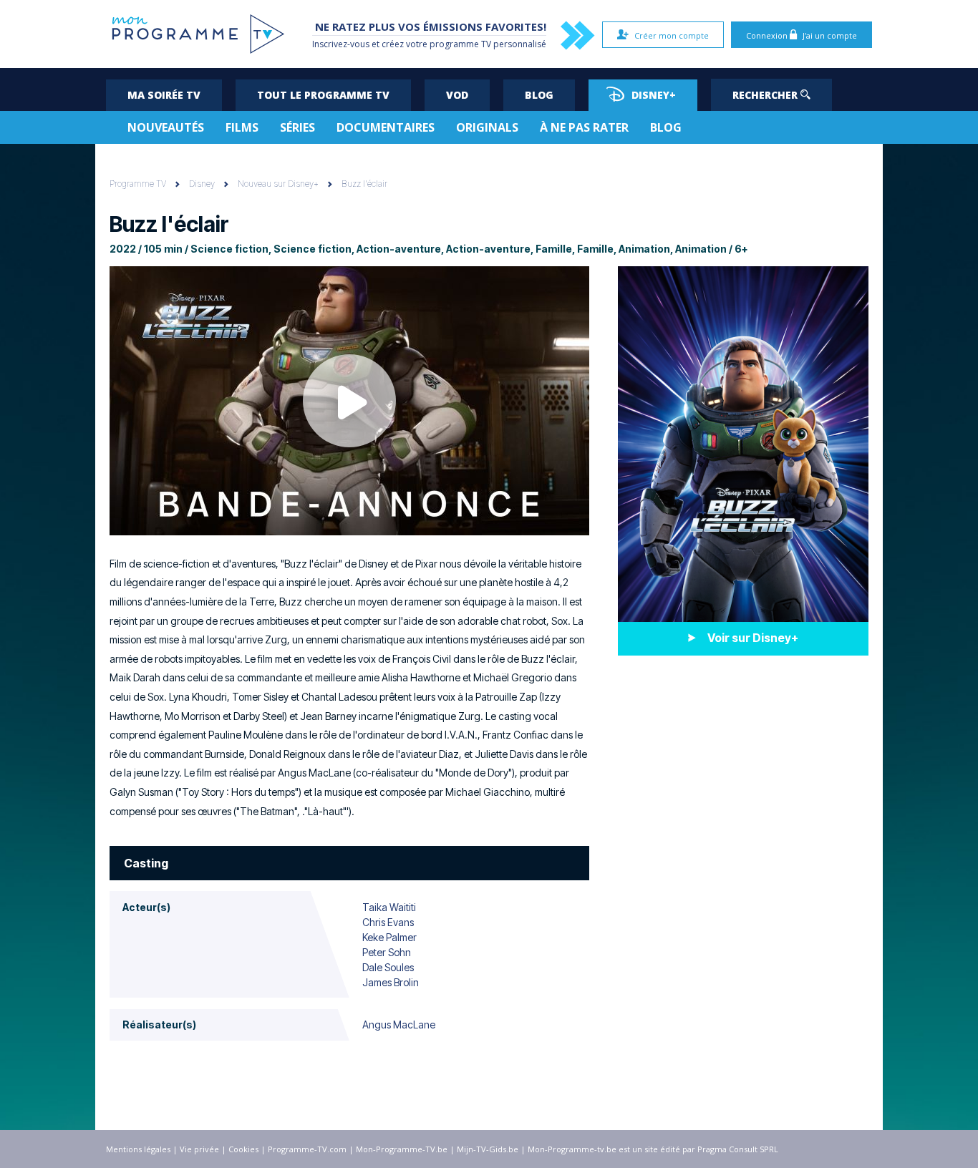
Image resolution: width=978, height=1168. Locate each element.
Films (242, 127)
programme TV (460, 44)
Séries (297, 127)
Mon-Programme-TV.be (401, 1149)
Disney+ (653, 95)
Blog (539, 95)
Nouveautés (165, 127)
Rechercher (766, 95)
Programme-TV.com (307, 1149)
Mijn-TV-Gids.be (487, 1149)
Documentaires (386, 127)
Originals (487, 127)
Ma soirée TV (163, 95)
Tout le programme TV (323, 95)
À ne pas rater (584, 127)
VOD (457, 95)
